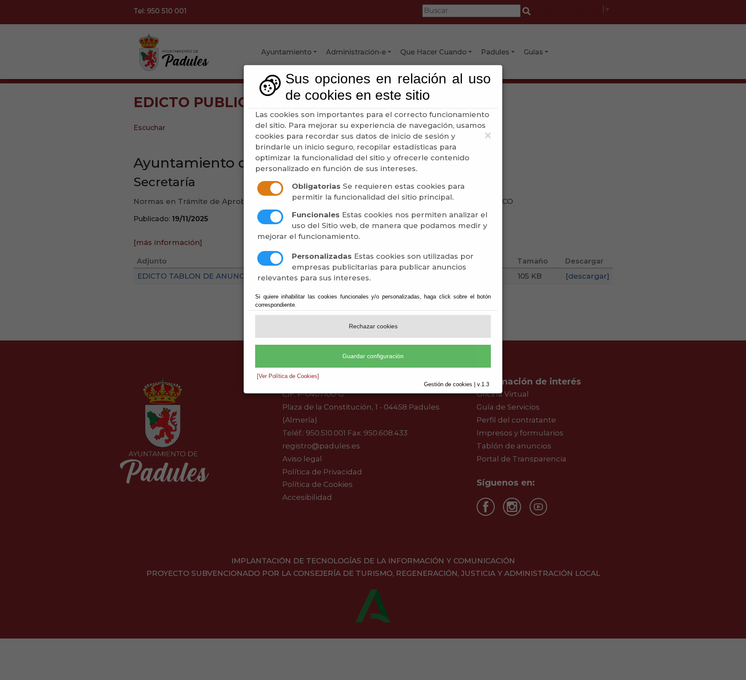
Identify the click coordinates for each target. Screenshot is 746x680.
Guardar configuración (373, 356)
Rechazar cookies (373, 326)
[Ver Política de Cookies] (288, 376)
